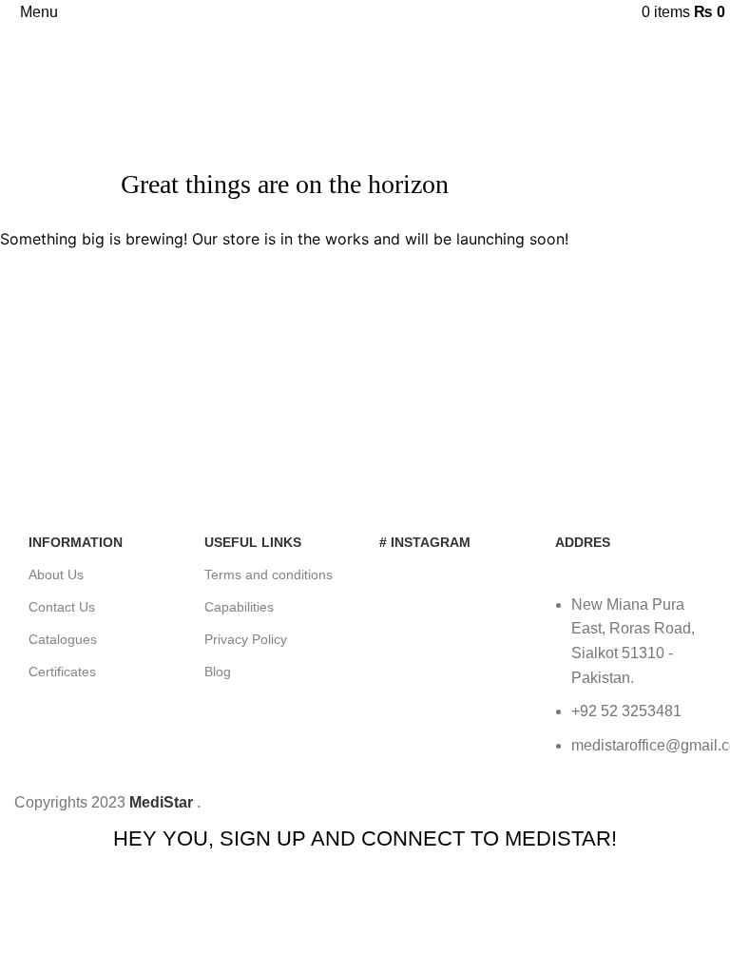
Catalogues (63, 639)
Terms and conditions (268, 574)
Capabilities (239, 606)
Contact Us (62, 606)
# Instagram (425, 542)
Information (76, 542)
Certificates (62, 671)
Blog (217, 671)
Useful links (252, 542)
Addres (582, 542)
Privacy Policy (245, 639)
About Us (56, 574)
